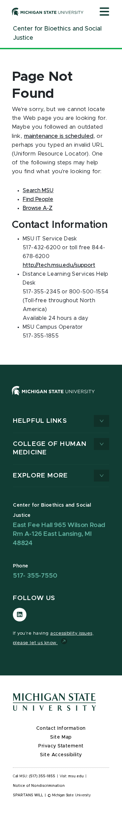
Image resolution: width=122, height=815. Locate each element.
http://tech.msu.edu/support (59, 265)
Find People (38, 199)
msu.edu (76, 776)
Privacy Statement (61, 746)
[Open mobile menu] (104, 12)
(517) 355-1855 (42, 776)
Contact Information (61, 728)
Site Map (61, 737)
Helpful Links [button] (40, 421)
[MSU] (61, 397)
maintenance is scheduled (59, 136)
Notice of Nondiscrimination (39, 785)
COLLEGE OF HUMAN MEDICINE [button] (49, 448)
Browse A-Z (38, 208)
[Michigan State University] (48, 11)
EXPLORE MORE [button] (40, 475)
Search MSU (38, 190)
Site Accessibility (61, 755)
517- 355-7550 (35, 576)
